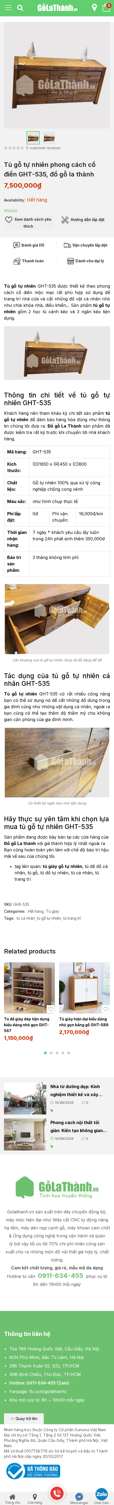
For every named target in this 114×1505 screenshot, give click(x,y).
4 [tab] (63, 1053)
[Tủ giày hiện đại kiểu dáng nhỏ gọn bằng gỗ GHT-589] (84, 987)
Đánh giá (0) (32, 245)
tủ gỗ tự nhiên (49, 918)
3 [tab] (57, 1053)
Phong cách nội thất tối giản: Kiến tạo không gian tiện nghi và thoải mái (76, 1127)
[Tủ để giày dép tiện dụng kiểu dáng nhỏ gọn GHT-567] (29, 987)
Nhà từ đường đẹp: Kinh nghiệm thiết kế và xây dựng (75, 1091)
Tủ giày (52, 911)
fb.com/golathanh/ (48, 1391)
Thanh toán (32, 261)
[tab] (20, 8)
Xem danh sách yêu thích (32, 222)
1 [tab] (45, 1053)
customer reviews (43, 148)
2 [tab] (51, 1053)
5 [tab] (68, 1053)
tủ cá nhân (26, 918)
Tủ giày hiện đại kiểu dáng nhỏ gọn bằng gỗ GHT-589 (83, 1022)
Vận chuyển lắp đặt (89, 245)
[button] (24, 1418)
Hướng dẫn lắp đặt (87, 219)
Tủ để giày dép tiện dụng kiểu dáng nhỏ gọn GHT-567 (26, 1025)
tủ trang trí (72, 918)
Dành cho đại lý (89, 261)
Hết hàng (35, 911)
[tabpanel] (29, 1003)
